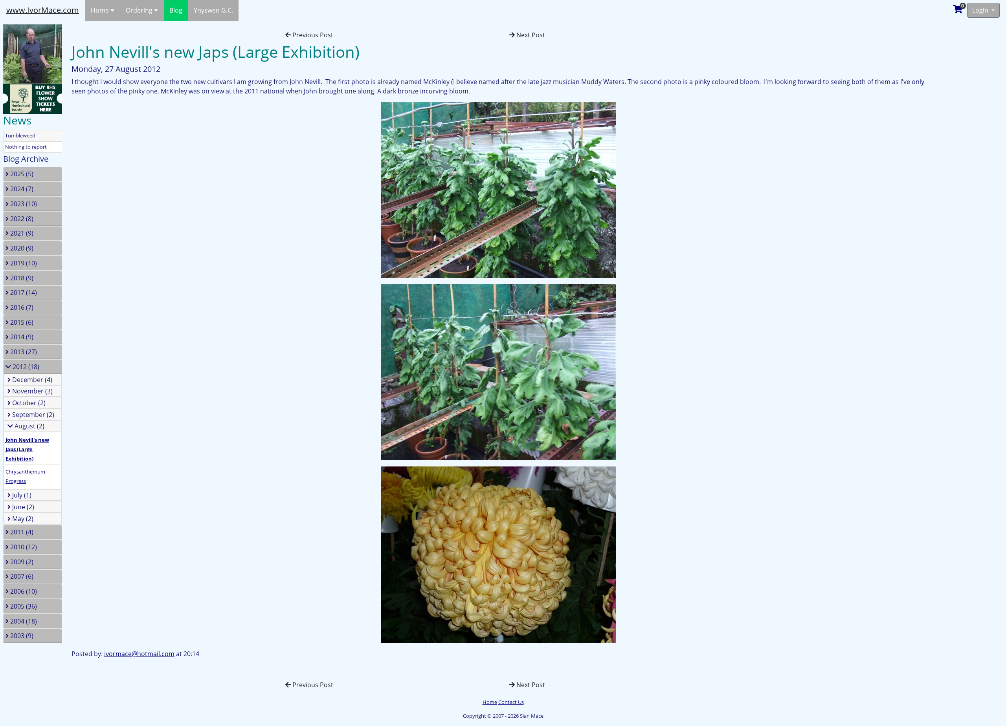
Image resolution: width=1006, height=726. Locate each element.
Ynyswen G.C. (213, 10)
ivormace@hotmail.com (139, 653)
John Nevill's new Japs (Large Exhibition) (27, 449)
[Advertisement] (968, 139)
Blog (175, 10)
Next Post (530, 35)
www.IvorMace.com (42, 10)
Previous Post (312, 35)
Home (100, 10)
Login (981, 10)
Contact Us (511, 702)
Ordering (140, 10)
